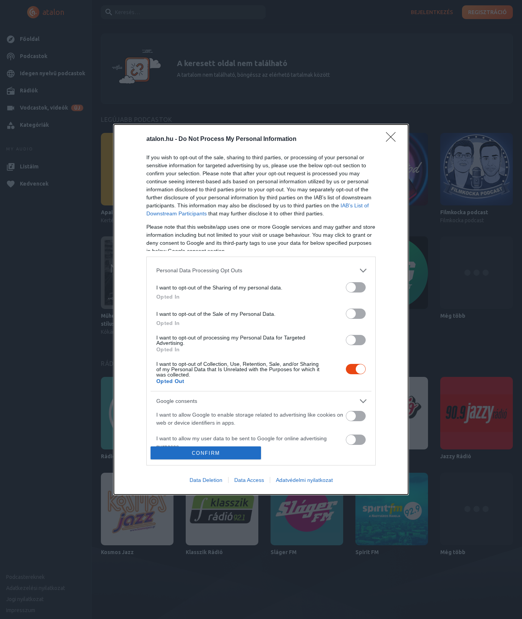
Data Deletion (206, 480)
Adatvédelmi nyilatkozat (304, 480)
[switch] (356, 287)
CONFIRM (206, 453)
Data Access (249, 480)
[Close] (393, 139)
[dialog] (261, 309)
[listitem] (261, 271)
